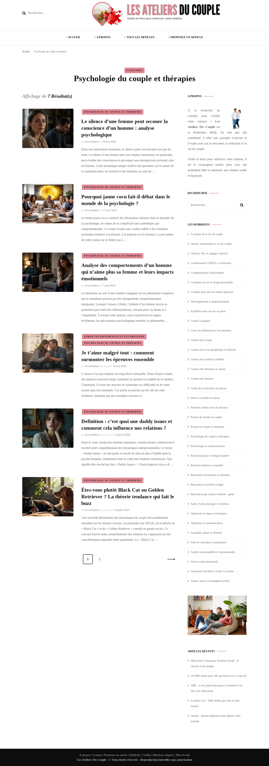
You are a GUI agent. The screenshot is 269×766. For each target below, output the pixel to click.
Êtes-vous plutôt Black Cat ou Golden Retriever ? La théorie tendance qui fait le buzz (127, 496)
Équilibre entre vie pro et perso (208, 311)
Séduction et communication (207, 523)
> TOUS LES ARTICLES (139, 37)
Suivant (170, 559)
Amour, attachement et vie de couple (211, 243)
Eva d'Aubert (92, 141)
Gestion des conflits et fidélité (207, 359)
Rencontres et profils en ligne (207, 484)
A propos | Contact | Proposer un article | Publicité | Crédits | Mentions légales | (127, 755)
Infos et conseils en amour (205, 397)
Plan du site (183, 755)
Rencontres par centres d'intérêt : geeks (212, 494)
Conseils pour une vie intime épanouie (212, 292)
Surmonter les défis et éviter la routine (212, 571)
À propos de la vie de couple (207, 234)
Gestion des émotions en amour (208, 369)
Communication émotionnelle (207, 272)
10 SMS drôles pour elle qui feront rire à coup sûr (219, 675)
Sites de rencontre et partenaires (208, 542)
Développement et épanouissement (210, 301)
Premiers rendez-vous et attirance (209, 407)
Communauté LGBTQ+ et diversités (211, 263)
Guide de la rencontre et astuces (208, 388)
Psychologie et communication (208, 446)
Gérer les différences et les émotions (114, 336)
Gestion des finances (202, 378)
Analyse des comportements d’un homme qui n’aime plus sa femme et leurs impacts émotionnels (127, 271)
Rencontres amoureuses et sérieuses (210, 475)
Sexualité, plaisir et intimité (206, 532)
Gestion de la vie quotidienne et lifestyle (213, 349)
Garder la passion (200, 320)
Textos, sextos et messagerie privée (210, 580)
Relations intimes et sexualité (207, 465)
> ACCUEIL (73, 37)
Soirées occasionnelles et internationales (213, 552)
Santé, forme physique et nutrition (210, 503)
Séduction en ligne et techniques (209, 513)
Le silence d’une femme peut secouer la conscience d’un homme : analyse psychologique (124, 128)
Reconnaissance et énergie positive (210, 455)
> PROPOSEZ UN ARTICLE (185, 37)
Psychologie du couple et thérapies (112, 112)
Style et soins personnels (204, 561)
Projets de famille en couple (206, 417)
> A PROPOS (102, 37)
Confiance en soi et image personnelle (212, 282)
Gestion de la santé (201, 340)
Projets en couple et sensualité (207, 426)
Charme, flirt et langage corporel (209, 253)
